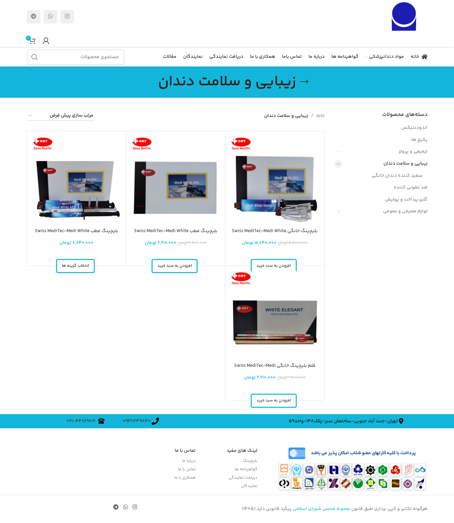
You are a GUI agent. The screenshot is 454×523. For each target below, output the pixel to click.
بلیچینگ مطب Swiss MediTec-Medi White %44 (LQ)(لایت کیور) (175, 234)
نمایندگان (249, 486)
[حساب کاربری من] (46, 40)
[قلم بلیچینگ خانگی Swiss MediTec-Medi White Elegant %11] (275, 315)
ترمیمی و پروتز (413, 151)
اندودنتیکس (414, 127)
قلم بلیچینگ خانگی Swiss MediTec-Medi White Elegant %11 (275, 369)
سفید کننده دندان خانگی (397, 175)
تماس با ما (186, 469)
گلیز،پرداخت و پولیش (406, 199)
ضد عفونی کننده (410, 187)
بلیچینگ (250, 461)
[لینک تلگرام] (33, 17)
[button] (175, 266)
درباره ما (188, 461)
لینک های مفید (241, 450)
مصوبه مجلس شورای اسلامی (321, 509)
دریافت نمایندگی (243, 478)
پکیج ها (419, 139)
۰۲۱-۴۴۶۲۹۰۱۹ (82, 421)
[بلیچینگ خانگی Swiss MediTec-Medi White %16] (275, 180)
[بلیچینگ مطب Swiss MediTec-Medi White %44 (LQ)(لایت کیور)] (175, 180)
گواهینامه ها (246, 469)
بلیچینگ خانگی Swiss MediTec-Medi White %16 (275, 234)
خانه (320, 116)
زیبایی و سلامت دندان (405, 163)
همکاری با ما (184, 478)
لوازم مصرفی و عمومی (405, 211)
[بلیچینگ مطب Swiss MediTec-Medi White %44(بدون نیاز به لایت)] (76, 180)
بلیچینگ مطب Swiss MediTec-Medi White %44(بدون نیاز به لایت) (76, 234)
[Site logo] (403, 16)
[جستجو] (34, 57)
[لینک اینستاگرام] (67, 17)
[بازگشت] (304, 82)
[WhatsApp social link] (50, 17)
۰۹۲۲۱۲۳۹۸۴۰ (137, 421)
